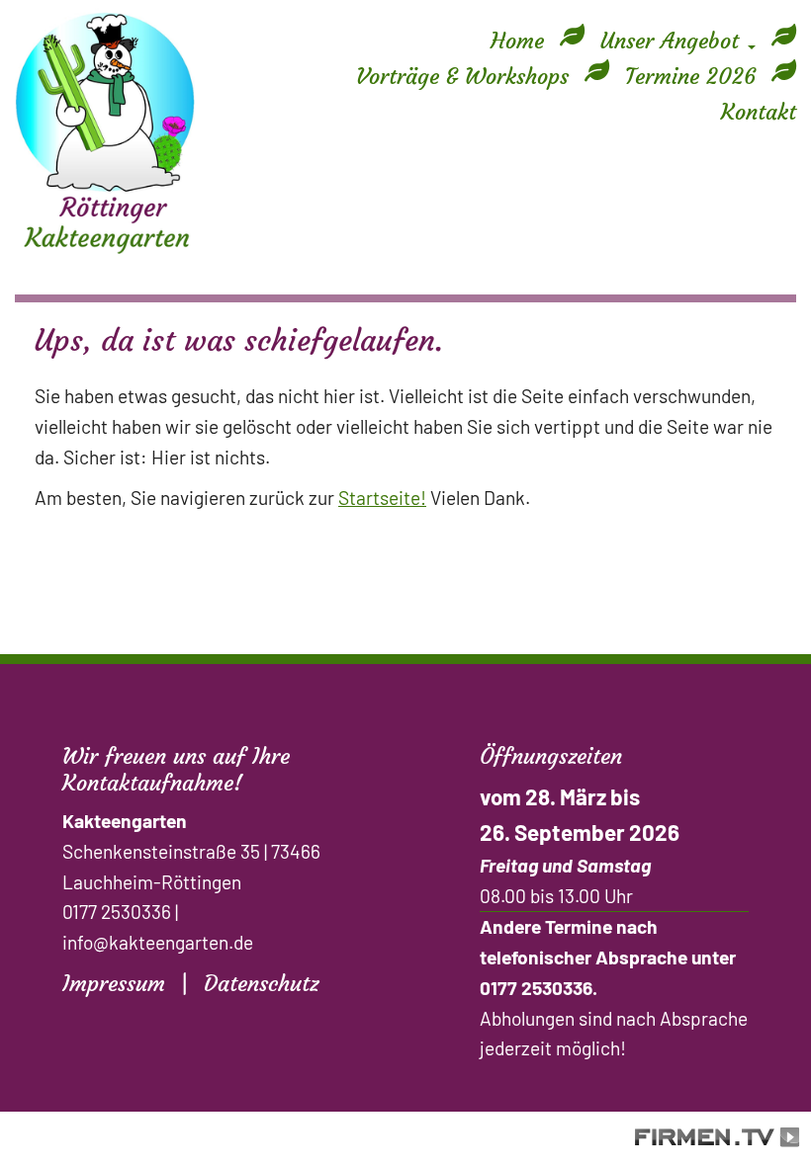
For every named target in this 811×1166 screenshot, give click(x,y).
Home (517, 40)
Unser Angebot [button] (673, 40)
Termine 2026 (690, 76)
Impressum (113, 983)
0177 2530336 (116, 911)
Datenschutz (261, 983)
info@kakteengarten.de (157, 942)
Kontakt (758, 111)
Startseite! (382, 497)
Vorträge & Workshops (462, 76)
